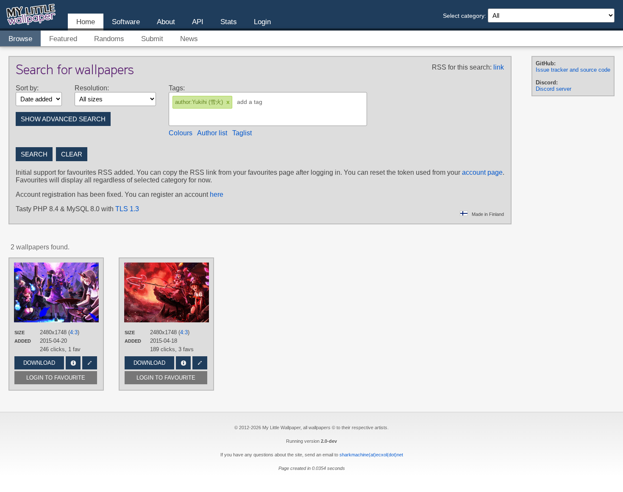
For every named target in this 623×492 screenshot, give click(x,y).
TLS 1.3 (127, 208)
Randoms (109, 39)
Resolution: (92, 88)
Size (19, 332)
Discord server (553, 89)
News (189, 39)
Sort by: (27, 88)
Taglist (242, 133)
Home (85, 22)
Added (22, 341)
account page (482, 172)
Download (39, 363)
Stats (228, 22)
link (498, 67)
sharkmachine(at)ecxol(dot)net (371, 454)
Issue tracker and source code (573, 70)
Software (126, 22)
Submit (152, 39)
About (166, 22)
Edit (89, 362)
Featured (63, 39)
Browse (20, 39)
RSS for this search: (462, 67)
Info (73, 362)
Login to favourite (55, 378)
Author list (212, 133)
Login (262, 22)
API (197, 22)
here (216, 194)
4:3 (74, 332)
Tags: (177, 88)
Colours (180, 133)
